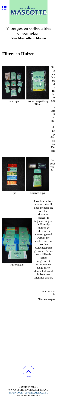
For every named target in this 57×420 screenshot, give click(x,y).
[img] (28, 12)
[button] (28, 371)
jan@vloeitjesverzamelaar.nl (28, 393)
